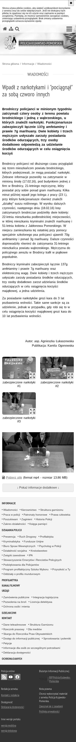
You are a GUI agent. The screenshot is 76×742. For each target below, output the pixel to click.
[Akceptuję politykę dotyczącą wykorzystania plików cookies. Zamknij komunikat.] (71, 3)
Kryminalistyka (11, 541)
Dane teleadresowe (14, 624)
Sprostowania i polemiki (57, 638)
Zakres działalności (14, 523)
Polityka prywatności (49, 711)
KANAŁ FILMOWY (11, 585)
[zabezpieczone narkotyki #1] (19, 368)
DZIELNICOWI (9, 613)
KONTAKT (7, 618)
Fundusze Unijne (34, 541)
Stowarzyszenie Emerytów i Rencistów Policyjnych (32, 559)
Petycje (7, 643)
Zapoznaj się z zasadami (51, 706)
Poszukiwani (10, 519)
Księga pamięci (38, 523)
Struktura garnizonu (51, 509)
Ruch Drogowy (27, 536)
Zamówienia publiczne (16, 597)
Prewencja (9, 536)
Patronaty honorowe (35, 514)
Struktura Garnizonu (41, 624)
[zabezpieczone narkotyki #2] (57, 368)
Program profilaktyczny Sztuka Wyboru (26, 569)
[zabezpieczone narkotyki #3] (19, 403)
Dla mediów (35, 629)
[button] (69, 29)
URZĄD (5, 591)
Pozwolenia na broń (14, 601)
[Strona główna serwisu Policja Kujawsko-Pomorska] (5, 28)
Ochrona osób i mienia (16, 606)
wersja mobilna (8, 725)
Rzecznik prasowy (13, 629)
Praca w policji (11, 514)
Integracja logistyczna (45, 597)
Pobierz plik (14, 477)
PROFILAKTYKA (10, 580)
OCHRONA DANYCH (12, 659)
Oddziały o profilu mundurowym (21, 573)
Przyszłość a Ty (61, 569)
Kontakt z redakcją (10, 695)
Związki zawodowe (14, 555)
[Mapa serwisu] (11, 28)
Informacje (28, 63)
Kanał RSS (4, 677)
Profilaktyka (46, 536)
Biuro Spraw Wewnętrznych (19, 546)
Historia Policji (44, 519)
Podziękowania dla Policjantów (21, 564)
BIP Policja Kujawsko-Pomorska (60, 679)
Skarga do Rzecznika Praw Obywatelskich (27, 633)
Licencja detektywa (41, 601)
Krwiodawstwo (39, 550)
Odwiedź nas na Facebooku (17, 677)
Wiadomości (44, 63)
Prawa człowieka (60, 514)
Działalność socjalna (15, 550)
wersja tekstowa (9, 730)
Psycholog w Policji (50, 546)
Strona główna (10, 63)
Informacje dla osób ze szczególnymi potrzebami (31, 647)
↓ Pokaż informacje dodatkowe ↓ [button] (38, 487)
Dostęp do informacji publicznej (21, 638)
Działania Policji (12, 530)
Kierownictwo (29, 509)
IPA (31, 555)
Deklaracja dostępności (16, 652)
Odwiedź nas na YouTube (11, 677)
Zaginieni (26, 519)
